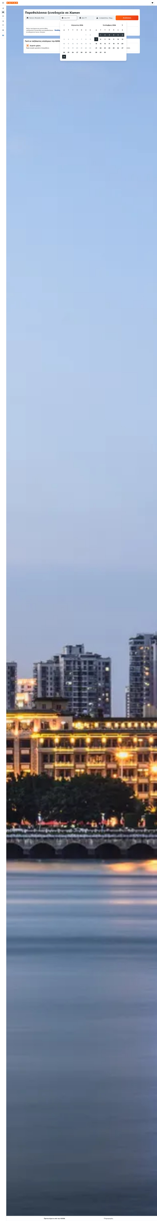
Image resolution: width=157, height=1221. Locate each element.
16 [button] (90, 44)
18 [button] (68, 48)
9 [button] (90, 39)
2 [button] (90, 35)
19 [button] (73, 48)
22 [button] (86, 48)
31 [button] (64, 57)
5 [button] (72, 39)
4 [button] (68, 39)
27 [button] (77, 52)
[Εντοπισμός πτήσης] (3, 25)
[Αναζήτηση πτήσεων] (3, 8)
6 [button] (77, 39)
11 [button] (68, 44)
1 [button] (100, 35)
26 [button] (73, 52)
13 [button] (77, 44)
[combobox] (44, 18)
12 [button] (73, 44)
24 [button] (64, 52)
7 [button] (81, 39)
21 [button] (81, 48)
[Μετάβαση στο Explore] (3, 21)
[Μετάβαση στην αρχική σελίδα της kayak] (12, 3)
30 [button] (90, 52)
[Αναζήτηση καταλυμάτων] (3, 12)
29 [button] (86, 52)
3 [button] (64, 39)
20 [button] (77, 48)
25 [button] (68, 52)
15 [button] (86, 44)
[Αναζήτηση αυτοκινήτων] (3, 16)
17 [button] (64, 48)
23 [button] (90, 48)
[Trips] (3, 30)
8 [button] (85, 39)
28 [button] (81, 52)
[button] (3, 3)
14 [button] (81, 44)
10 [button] (64, 44)
